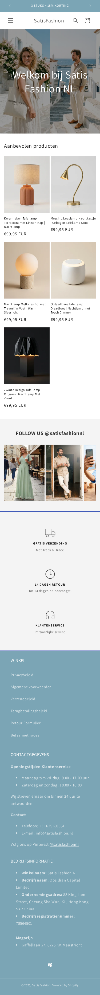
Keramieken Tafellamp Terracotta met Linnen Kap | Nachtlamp (24, 222)
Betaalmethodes (25, 735)
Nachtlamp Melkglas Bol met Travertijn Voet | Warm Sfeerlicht (25, 308)
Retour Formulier (26, 722)
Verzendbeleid (23, 698)
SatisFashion (41, 985)
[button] (11, 20)
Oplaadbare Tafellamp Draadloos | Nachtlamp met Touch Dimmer (70, 308)
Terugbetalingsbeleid (29, 710)
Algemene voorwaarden (31, 686)
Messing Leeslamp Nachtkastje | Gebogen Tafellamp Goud (73, 220)
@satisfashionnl (64, 433)
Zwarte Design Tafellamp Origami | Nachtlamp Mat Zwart (22, 394)
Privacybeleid (22, 674)
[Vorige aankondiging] (10, 6)
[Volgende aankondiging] (90, 6)
